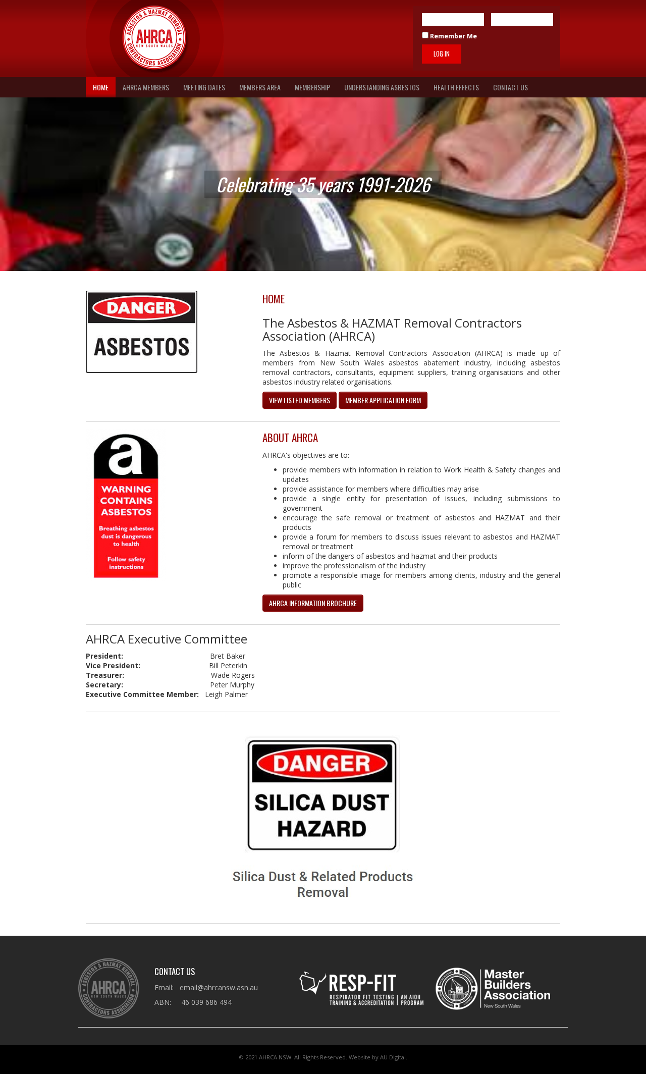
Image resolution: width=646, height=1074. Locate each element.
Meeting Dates (204, 87)
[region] (323, 184)
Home (101, 87)
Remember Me (452, 36)
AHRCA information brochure (313, 603)
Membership (312, 87)
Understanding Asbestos (381, 87)
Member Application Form (383, 400)
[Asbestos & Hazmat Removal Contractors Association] (155, 38)
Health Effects (456, 87)
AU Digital (393, 1057)
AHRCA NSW (275, 1057)
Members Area (260, 87)
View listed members (299, 400)
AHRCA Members (146, 87)
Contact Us (510, 87)
